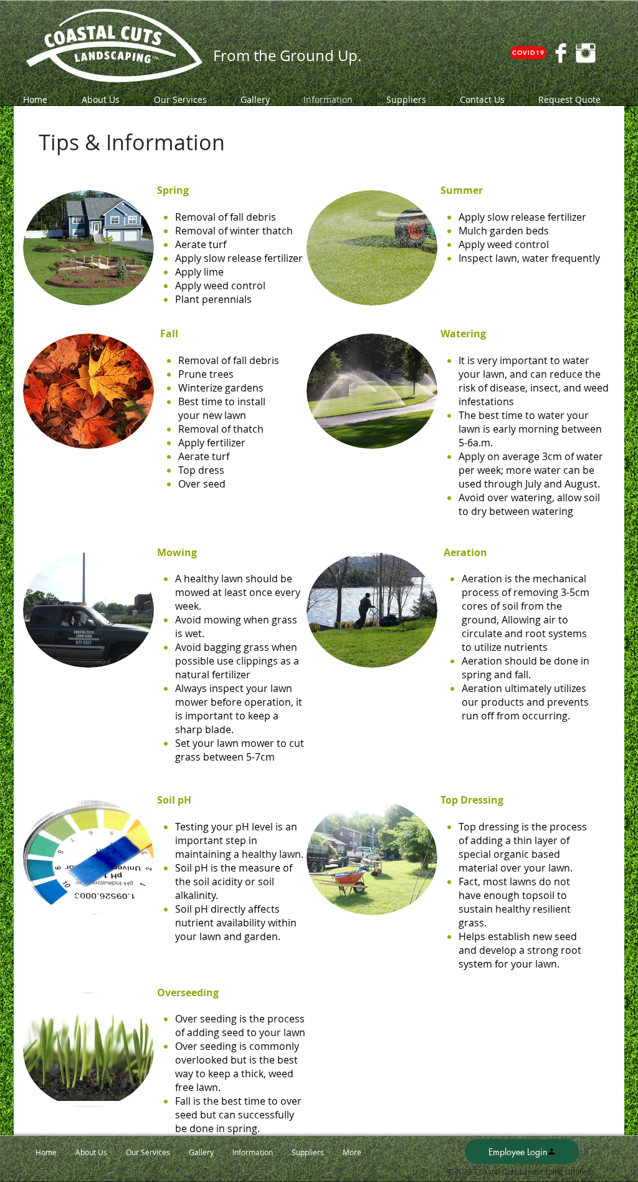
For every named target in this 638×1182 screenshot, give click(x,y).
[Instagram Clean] (586, 53)
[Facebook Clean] (561, 53)
